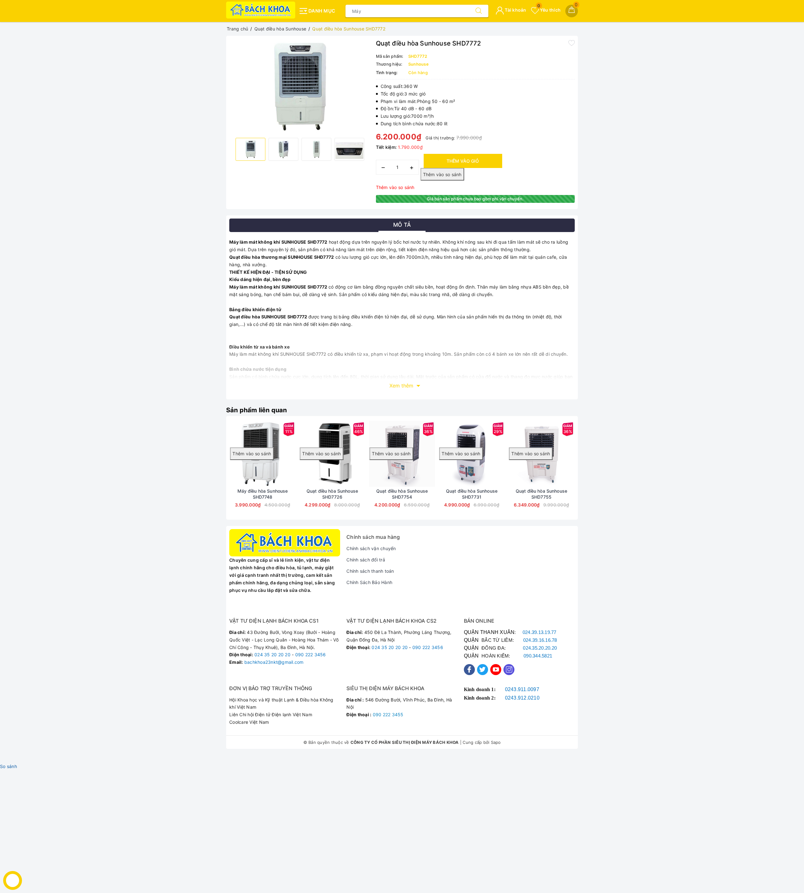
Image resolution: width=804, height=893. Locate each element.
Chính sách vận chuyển (371, 548)
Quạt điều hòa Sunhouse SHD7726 (332, 493)
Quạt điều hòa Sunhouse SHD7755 (541, 493)
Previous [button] (212, 472)
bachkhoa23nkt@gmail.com (274, 662)
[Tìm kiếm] (478, 11)
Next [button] (592, 472)
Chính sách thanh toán (370, 571)
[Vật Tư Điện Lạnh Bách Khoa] (260, 10)
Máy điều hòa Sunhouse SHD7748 (262, 493)
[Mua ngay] (282, 453)
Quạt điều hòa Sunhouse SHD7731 (471, 493)
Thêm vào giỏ (463, 161)
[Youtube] (495, 669)
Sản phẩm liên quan (256, 410)
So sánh (8, 766)
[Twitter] (482, 669)
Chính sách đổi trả (365, 559)
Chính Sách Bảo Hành (369, 582)
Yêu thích (549, 10)
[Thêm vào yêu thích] (571, 42)
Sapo (496, 742)
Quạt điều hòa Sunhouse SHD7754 (402, 493)
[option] (299, 86)
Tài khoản (515, 10)
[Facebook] (469, 669)
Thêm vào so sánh (395, 187)
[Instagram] (508, 669)
